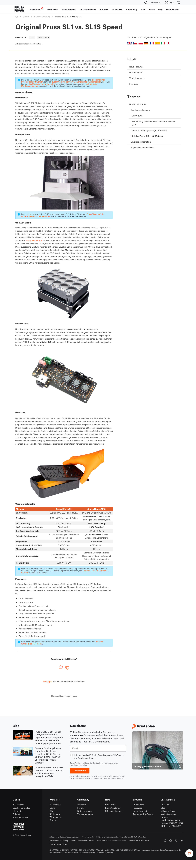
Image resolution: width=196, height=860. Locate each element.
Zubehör (17, 814)
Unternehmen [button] (172, 9)
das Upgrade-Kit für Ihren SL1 (42, 84)
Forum (80, 807)
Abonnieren (80, 770)
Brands (52, 820)
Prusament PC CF (34, 240)
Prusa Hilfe (110, 804)
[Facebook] (165, 840)
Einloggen (47, 681)
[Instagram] (170, 840)
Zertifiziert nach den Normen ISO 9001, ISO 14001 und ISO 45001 (172, 823)
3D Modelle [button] (117, 9)
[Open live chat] (189, 853)
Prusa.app (137, 807)
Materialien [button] (52, 9)
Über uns (165, 804)
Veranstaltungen (85, 814)
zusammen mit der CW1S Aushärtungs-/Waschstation (76, 82)
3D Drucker (18, 804)
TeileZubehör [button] (68, 9)
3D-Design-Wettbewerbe (55, 815)
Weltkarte (81, 804)
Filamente (17, 811)
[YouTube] (181, 840)
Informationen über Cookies (82, 840)
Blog (163, 807)
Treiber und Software (143, 814)
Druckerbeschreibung (42, 17)
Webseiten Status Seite (139, 840)
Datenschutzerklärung (58, 840)
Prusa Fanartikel (20, 817)
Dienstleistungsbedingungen (113, 778)
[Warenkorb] (179, 2)
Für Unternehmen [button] (87, 9)
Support (26, 17)
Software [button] (104, 9)
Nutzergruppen (84, 811)
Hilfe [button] (143, 9)
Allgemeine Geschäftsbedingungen (64, 837)
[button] (129, 43)
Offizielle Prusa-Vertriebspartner (168, 812)
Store (52, 807)
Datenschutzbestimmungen (89, 778)
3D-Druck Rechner (114, 811)
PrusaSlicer (138, 804)
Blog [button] (160, 9)
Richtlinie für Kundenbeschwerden (111, 840)
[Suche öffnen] (146, 2)
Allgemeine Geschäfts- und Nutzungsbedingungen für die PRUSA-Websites (114, 837)
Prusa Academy (112, 807)
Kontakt (164, 817)
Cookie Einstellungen (58, 844)
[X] (176, 840)
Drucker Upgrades (21, 807)
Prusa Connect (140, 811)
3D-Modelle (55, 804)
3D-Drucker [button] (36, 9)
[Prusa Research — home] (19, 9)
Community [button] (131, 9)
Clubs (52, 811)
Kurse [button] (152, 9)
